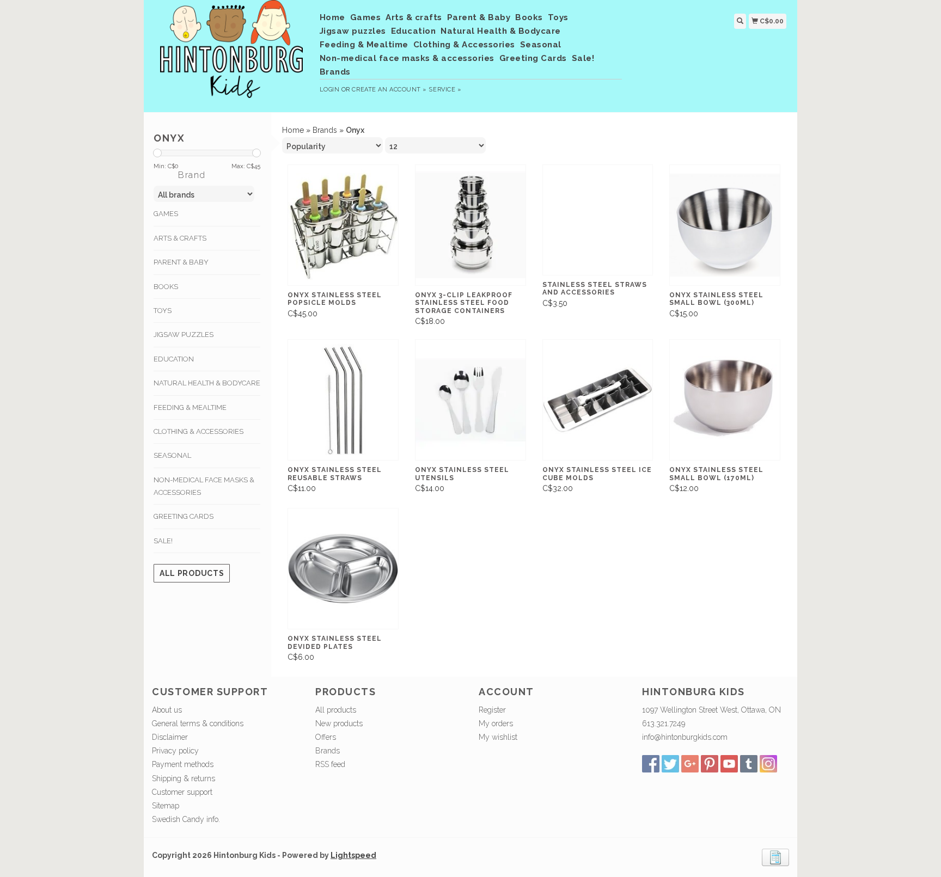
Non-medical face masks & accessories (407, 58)
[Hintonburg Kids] (231, 54)
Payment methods (182, 764)
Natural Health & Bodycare (501, 31)
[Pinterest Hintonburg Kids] (709, 763)
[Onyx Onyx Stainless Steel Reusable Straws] (343, 400)
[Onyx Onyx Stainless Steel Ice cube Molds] (598, 400)
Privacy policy (175, 750)
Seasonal (540, 45)
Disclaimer (170, 737)
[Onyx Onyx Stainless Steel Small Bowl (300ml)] (725, 225)
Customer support (182, 792)
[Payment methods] (775, 857)
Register (492, 710)
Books (529, 17)
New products (339, 723)
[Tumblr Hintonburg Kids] (748, 763)
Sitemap (165, 805)
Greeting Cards (533, 58)
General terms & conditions (197, 723)
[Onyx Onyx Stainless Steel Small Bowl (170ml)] (725, 400)
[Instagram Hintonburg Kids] (768, 763)
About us (167, 710)
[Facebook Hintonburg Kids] (650, 763)
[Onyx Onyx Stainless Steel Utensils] (470, 400)
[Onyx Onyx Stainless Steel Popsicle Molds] (343, 225)
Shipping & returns (183, 778)
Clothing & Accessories (464, 45)
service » (445, 89)
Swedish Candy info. (186, 819)
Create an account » (389, 89)
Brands (335, 72)
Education (413, 31)
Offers (325, 737)
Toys (558, 17)
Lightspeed (353, 855)
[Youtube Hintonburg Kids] (729, 763)
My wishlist (498, 737)
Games (365, 17)
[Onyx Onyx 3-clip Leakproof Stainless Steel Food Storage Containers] (470, 225)
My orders (496, 723)
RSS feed (330, 764)
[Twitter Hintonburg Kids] (670, 763)
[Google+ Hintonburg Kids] (690, 763)
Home (332, 17)
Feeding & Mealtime (364, 45)
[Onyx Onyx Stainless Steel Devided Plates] (343, 568)
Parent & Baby (479, 17)
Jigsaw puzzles (353, 31)
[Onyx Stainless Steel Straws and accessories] (598, 220)
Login (330, 89)
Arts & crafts (414, 17)
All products (192, 573)
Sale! (583, 58)
